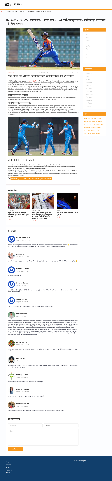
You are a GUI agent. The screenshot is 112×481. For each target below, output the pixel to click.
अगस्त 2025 (89, 100)
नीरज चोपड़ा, (93, 124)
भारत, (95, 118)
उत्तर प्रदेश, (93, 127)
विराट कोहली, (91, 130)
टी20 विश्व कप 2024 (25, 178)
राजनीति (88, 46)
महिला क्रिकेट (14, 178)
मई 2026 (88, 79)
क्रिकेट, (86, 118)
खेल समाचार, (87, 121)
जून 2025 (88, 106)
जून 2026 (88, 76)
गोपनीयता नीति (9, 470)
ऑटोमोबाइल (88, 52)
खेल (87, 34)
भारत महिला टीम (35, 178)
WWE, (86, 130)
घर (2, 11)
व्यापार (87, 43)
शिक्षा (87, 49)
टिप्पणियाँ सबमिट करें (15, 449)
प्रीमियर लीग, (99, 121)
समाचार (87, 37)
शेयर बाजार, (91, 118)
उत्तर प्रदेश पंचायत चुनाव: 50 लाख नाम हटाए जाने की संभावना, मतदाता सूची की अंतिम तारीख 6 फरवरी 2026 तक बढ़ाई (42, 215)
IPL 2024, (87, 124)
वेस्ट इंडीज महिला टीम (46, 178)
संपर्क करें (8, 472)
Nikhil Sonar (11, 72)
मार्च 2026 (88, 85)
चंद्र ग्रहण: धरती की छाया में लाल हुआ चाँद (67, 213)
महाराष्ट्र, (94, 133)
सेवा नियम (8, 467)
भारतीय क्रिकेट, (87, 133)
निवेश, (97, 127)
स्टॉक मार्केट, (93, 121)
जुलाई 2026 (89, 73)
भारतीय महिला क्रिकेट (33, 81)
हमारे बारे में (8, 465)
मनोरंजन (88, 40)
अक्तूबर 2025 (89, 94)
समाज (87, 61)
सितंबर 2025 (89, 97)
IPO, (100, 127)
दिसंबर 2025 (89, 88)
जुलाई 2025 (89, 103)
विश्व (87, 55)
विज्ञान (87, 58)
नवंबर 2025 (89, 91)
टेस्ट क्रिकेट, (97, 130)
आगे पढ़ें (9, 219)
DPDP (8, 475)
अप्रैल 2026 (89, 82)
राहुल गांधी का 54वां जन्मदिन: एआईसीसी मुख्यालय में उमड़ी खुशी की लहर (18, 214)
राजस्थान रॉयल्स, (100, 124)
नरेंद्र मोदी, (99, 118)
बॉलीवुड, (98, 133)
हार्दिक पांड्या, (87, 127)
